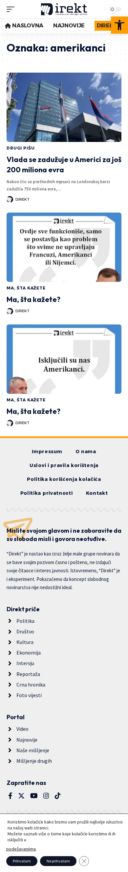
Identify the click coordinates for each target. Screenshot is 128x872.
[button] (119, 25)
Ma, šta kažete (26, 287)
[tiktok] (57, 795)
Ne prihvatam (58, 860)
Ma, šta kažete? (33, 299)
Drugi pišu (20, 148)
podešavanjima (21, 849)
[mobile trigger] (12, 9)
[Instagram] (46, 795)
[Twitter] (21, 795)
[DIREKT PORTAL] (64, 9)
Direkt (22, 199)
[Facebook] (10, 795)
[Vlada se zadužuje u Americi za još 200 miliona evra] (64, 107)
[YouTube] (34, 795)
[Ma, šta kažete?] (64, 247)
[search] (98, 9)
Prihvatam (22, 860)
